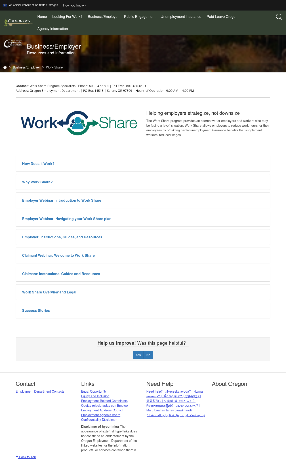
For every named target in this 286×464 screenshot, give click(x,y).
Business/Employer (103, 16)
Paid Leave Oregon (222, 16)
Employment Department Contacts (40, 391)
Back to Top (27, 457)
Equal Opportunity (94, 391)
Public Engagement (139, 16)
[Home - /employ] (5, 67)
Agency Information (52, 28)
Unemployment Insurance (181, 16)
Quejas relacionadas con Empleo (104, 405)
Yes (138, 355)
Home (42, 16)
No (148, 355)
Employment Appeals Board (100, 415)
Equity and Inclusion (95, 396)
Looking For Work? (67, 16)
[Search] (279, 17)
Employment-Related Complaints (104, 400)
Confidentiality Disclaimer (99, 419)
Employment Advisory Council (102, 410)
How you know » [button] (74, 5)
